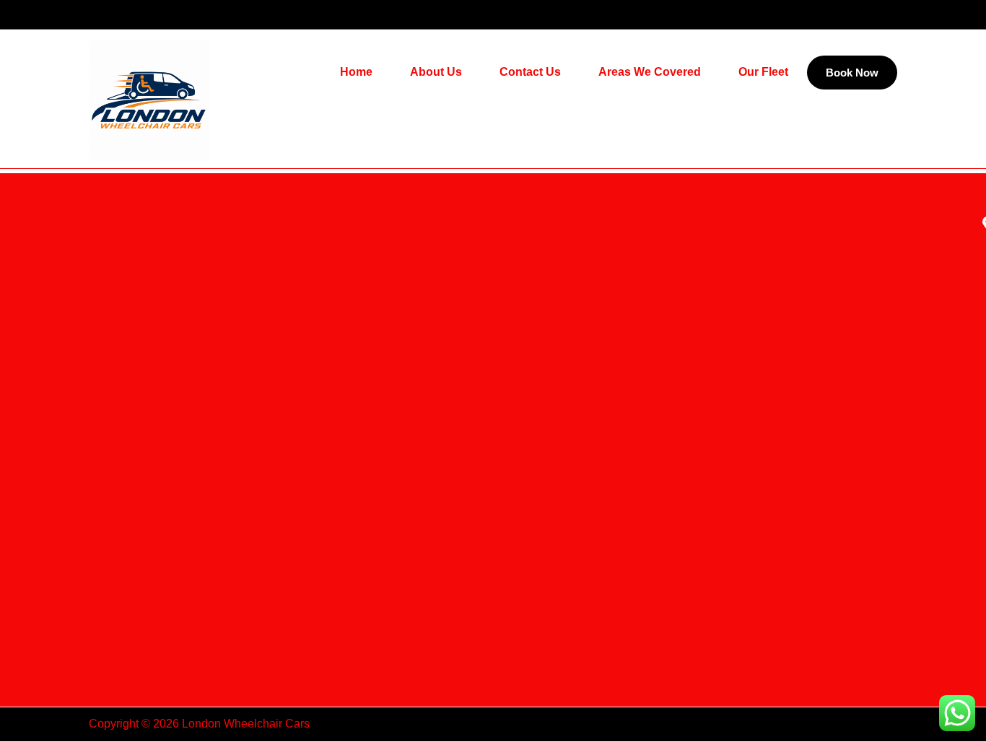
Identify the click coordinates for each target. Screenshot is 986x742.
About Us (436, 72)
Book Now (852, 72)
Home (356, 72)
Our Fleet (763, 72)
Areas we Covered (649, 72)
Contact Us (530, 72)
